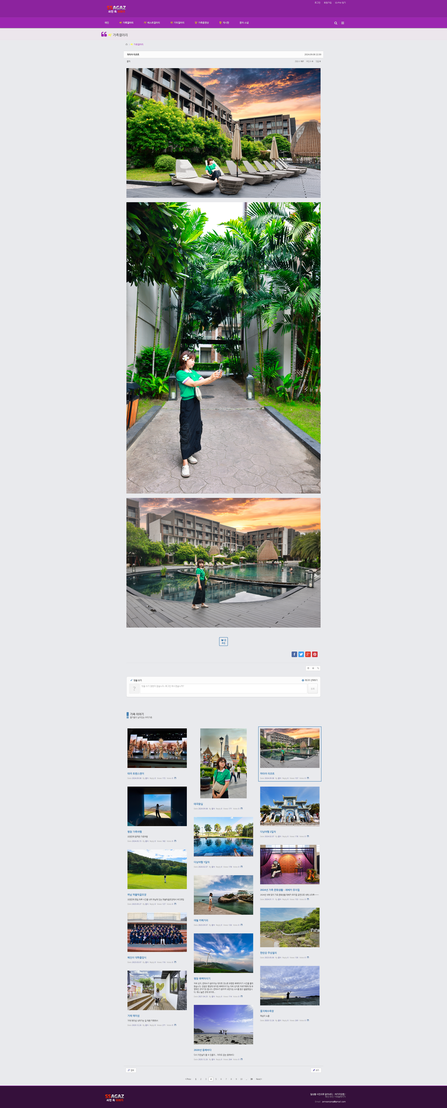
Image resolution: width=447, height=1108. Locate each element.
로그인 (317, 2)
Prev (188, 1079)
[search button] (336, 22)
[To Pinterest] (315, 652)
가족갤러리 (137, 44)
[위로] (308, 668)
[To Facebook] (294, 652)
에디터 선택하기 (311, 680)
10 (241, 1079)
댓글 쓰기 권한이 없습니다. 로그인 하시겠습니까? (162, 686)
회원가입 (328, 2)
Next (258, 1079)
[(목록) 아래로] (313, 668)
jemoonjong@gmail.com (334, 1101)
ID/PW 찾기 (340, 2)
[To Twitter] (301, 652)
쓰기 (317, 1070)
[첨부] (318, 668)
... (246, 1079)
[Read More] (157, 754)
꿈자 (128, 61)
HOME (127, 44)
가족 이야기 (137, 714)
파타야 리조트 (133, 54)
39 (251, 1079)
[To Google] (308, 652)
